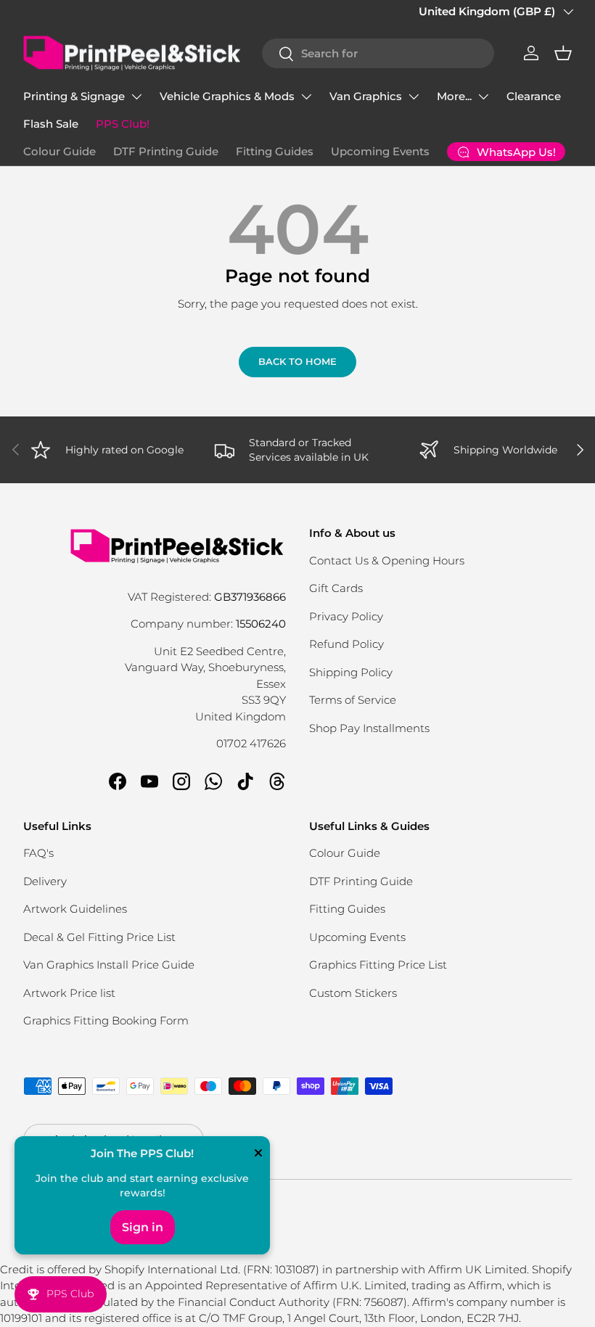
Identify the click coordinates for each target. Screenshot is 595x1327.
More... (454, 96)
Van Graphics (365, 96)
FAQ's (38, 853)
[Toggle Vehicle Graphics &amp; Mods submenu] (306, 96)
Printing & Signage (74, 96)
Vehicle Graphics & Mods (227, 96)
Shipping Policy (351, 672)
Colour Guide (59, 151)
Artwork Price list (69, 993)
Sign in (142, 1227)
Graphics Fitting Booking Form (106, 1020)
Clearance (533, 96)
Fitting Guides (274, 151)
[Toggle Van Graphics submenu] (413, 96)
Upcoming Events (380, 151)
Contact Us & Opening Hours (386, 560)
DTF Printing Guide (165, 151)
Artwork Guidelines (75, 909)
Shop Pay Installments (369, 728)
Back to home (297, 361)
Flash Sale (50, 124)
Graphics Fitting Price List (378, 964)
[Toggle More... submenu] (483, 96)
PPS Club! (122, 124)
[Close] (258, 1154)
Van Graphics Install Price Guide (108, 964)
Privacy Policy (346, 616)
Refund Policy (346, 644)
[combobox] (378, 53)
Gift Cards (336, 588)
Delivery (45, 881)
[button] (563, 53)
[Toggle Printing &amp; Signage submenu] (136, 96)
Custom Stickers (353, 993)
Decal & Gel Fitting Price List (99, 937)
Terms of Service (352, 700)
